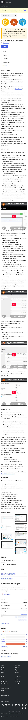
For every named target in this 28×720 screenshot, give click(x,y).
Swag (17, 684)
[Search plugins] (15, 15)
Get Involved (18, 676)
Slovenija (7, 701)
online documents (22, 619)
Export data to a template (7, 474)
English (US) (24, 614)
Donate (17, 681)
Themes (17, 667)
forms (25, 617)
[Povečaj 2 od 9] (11, 526)
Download (4, 46)
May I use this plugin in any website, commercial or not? (8, 574)
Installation (5, 58)
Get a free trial (18, 89)
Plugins (16, 670)
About (2, 665)
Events (16, 679)
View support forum (6, 656)
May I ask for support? (7, 578)
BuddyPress (5, 695)
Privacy (3, 672)
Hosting (3, 670)
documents (20, 617)
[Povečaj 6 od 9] (24, 524)
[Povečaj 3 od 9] (11, 534)
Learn (2, 676)
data (16, 617)
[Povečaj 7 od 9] (24, 532)
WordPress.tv (5, 684)
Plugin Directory (5, 6)
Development (6, 62)
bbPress (4, 693)
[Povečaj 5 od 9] (24, 516)
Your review (4, 646)
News (2, 667)
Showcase (17, 665)
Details (4, 51)
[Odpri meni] (26, 2)
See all (25, 646)
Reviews (5, 55)
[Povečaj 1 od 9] (11, 516)
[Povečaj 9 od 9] (24, 549)
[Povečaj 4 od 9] (11, 543)
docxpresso (6, 43)
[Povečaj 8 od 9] (24, 541)
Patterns (17, 672)
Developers (4, 681)
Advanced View (5, 623)
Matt (3, 690)
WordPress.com (6, 688)
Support (5, 65)
